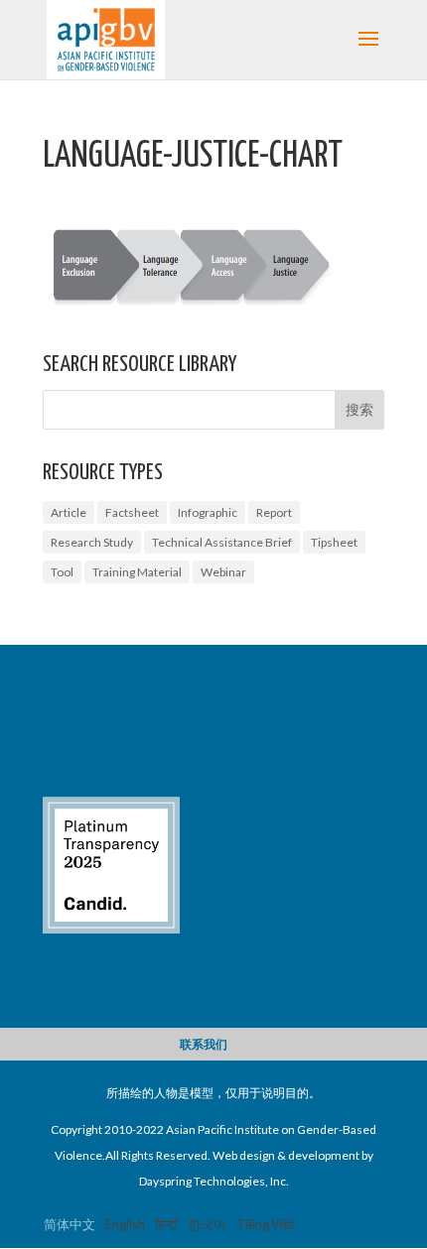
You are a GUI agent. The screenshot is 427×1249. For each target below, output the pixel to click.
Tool (62, 571)
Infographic (207, 512)
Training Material (137, 571)
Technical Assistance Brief (222, 542)
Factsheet (132, 512)
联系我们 (203, 1044)
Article (68, 512)
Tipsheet (334, 542)
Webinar (223, 571)
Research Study (92, 542)
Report (274, 512)
